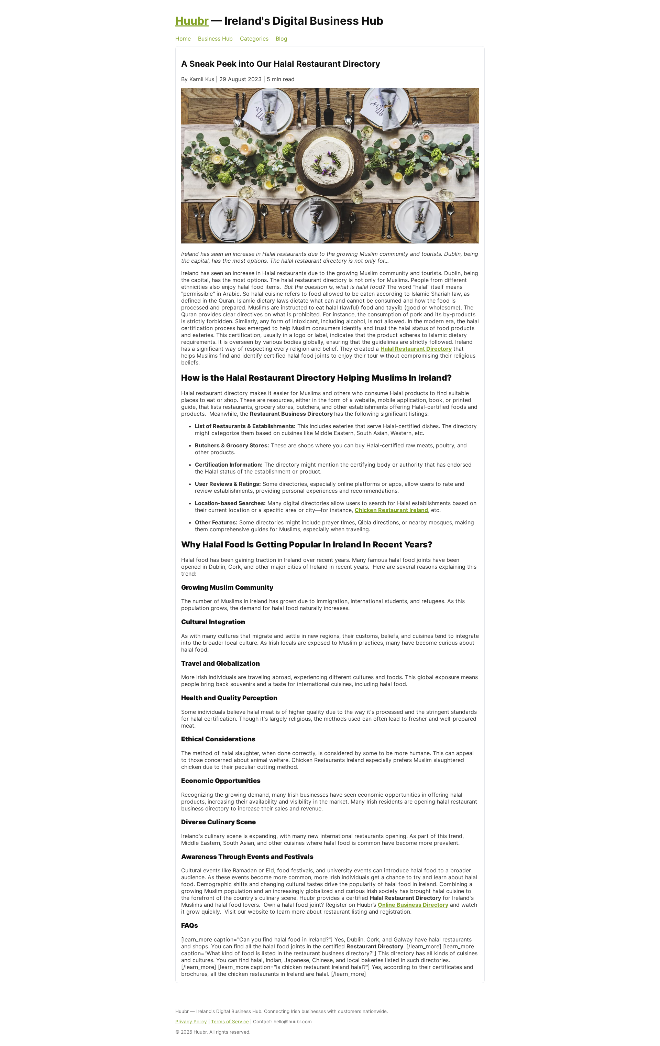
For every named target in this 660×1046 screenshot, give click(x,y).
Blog (281, 38)
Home (183, 38)
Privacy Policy (191, 1021)
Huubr (192, 21)
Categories (254, 38)
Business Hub (215, 38)
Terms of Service (230, 1021)
